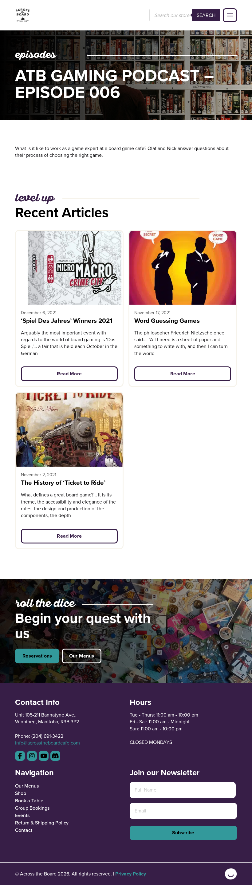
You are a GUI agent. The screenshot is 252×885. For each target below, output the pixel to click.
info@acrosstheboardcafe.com (47, 742)
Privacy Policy (130, 873)
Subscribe (183, 832)
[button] (230, 15)
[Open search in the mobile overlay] (184, 15)
